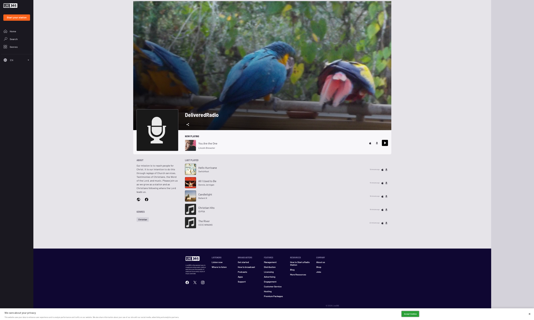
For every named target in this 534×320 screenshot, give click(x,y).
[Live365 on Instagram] (203, 282)
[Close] (529, 314)
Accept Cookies (410, 314)
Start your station (17, 17)
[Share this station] (187, 124)
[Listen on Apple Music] (370, 143)
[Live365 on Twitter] (195, 282)
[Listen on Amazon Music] (377, 143)
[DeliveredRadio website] (138, 199)
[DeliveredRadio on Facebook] (146, 199)
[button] (143, 219)
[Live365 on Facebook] (187, 282)
